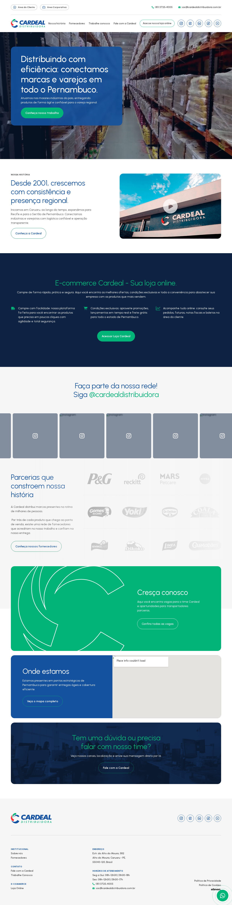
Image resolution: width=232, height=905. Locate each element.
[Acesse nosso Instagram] (181, 23)
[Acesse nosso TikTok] (208, 23)
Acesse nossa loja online (157, 23)
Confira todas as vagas (158, 624)
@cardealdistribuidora (124, 394)
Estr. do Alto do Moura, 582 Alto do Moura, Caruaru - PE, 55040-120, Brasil (109, 858)
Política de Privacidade (207, 880)
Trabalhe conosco (99, 23)
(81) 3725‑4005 (164, 7)
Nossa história (56, 23)
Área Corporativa (57, 7)
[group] (22, 435)
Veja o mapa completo (42, 701)
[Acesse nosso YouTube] (217, 23)
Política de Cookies (210, 885)
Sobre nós (17, 853)
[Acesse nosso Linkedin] (199, 23)
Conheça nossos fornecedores (36, 546)
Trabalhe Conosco (22, 875)
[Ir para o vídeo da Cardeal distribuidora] (170, 206)
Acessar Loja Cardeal (116, 336)
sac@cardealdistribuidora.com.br (201, 7)
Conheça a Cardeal (28, 233)
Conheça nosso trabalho (42, 113)
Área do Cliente (26, 7)
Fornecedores (77, 23)
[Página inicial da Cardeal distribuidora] (28, 23)
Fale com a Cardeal (125, 23)
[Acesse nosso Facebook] (190, 23)
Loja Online (17, 888)
